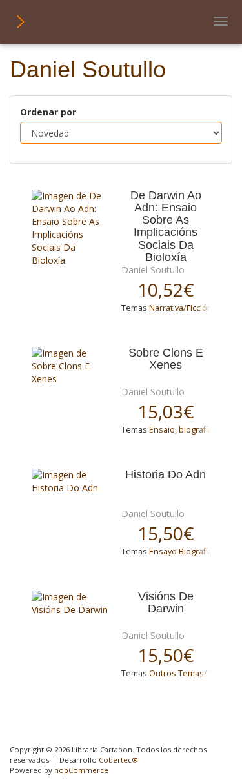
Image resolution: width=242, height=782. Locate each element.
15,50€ (165, 533)
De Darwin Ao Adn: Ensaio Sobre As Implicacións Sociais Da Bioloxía (165, 227)
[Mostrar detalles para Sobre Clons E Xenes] (71, 366)
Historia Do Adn (165, 475)
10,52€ (165, 289)
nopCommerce (81, 770)
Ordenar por (48, 112)
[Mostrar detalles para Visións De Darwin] (71, 603)
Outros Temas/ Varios (191, 673)
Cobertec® (118, 760)
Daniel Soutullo (153, 270)
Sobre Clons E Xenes (165, 359)
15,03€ (165, 411)
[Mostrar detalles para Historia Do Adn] (71, 481)
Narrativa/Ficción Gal (188, 307)
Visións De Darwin (166, 603)
